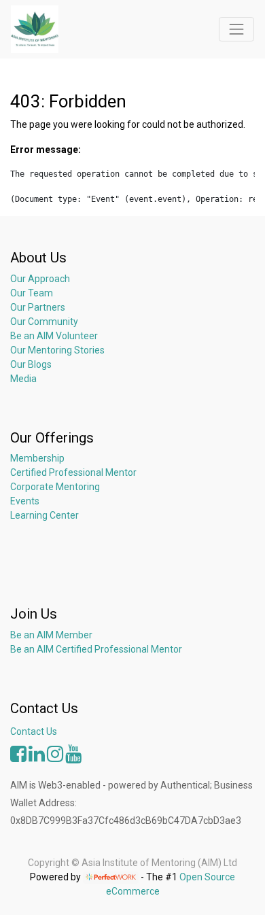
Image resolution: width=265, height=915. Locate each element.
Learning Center (44, 515)
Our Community (44, 321)
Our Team (31, 293)
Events (24, 501)
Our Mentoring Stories (57, 350)
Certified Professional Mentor (73, 472)
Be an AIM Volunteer (54, 335)
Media (23, 378)
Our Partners (37, 307)
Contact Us (33, 731)
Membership (37, 458)
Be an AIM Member (51, 634)
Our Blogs (31, 364)
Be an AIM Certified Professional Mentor (96, 649)
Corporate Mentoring (56, 486)
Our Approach (40, 278)
